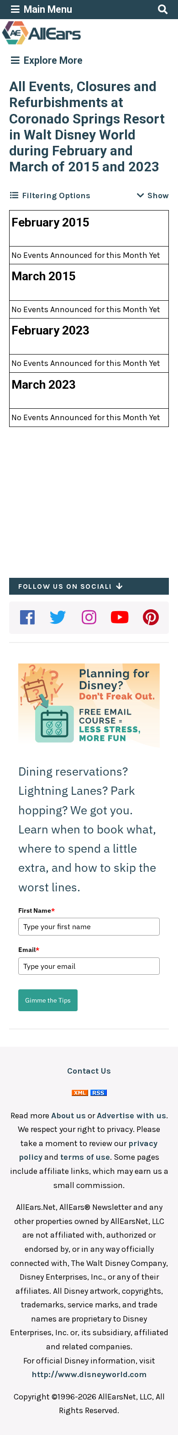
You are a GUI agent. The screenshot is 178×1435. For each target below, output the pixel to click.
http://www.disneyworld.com (89, 1374)
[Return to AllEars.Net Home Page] (70, 44)
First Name (36, 910)
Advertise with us (131, 1116)
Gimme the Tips (48, 1000)
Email (28, 950)
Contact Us (89, 1071)
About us (68, 1116)
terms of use (85, 1157)
